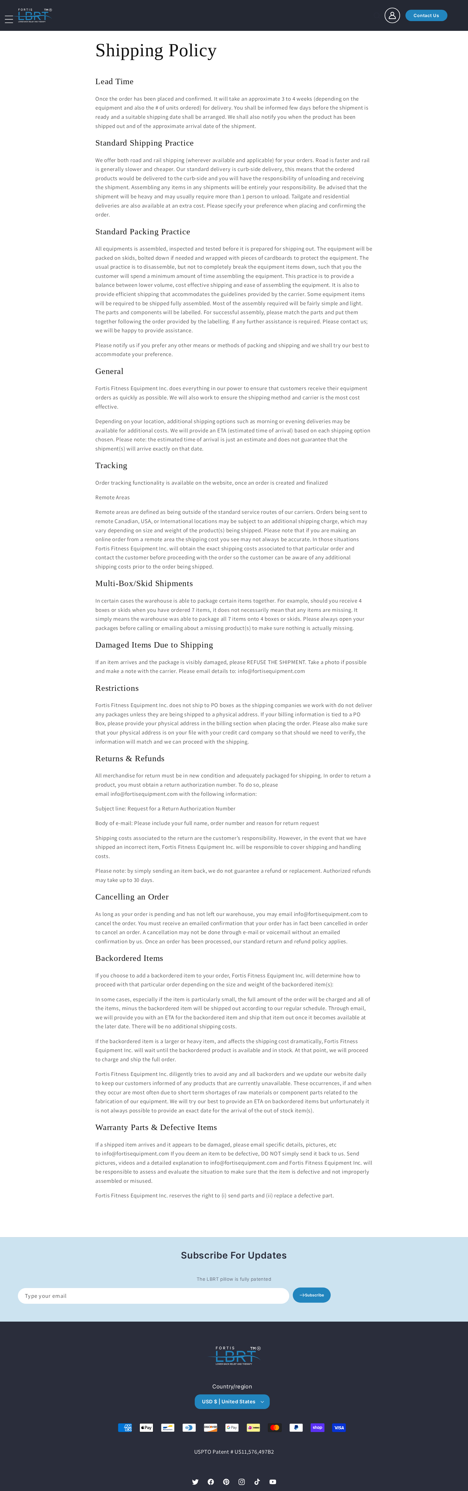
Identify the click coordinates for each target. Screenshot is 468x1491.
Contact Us (426, 15)
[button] (21, 23)
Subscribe (314, 1295)
